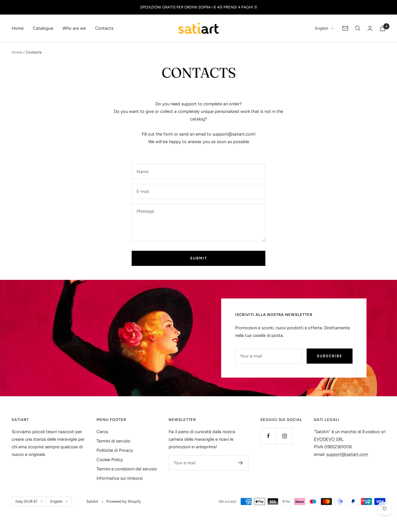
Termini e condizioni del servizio (126, 469)
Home (18, 28)
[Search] (357, 28)
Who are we (74, 28)
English (321, 28)
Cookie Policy (109, 459)
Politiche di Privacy (114, 450)
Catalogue (43, 28)
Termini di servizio (113, 441)
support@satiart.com (233, 134)
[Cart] (382, 28)
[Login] (370, 28)
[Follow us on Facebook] (268, 436)
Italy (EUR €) (26, 501)
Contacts (104, 28)
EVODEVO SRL (329, 439)
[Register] (240, 463)
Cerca (102, 431)
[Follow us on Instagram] (284, 436)
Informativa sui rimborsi (119, 478)
